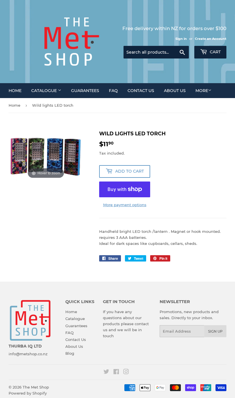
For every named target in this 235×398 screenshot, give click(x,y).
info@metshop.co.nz (28, 354)
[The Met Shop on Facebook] (116, 372)
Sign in (181, 39)
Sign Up (215, 331)
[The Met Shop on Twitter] (106, 372)
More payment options (124, 204)
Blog (69, 353)
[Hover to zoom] (46, 154)
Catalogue (44, 90)
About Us (175, 90)
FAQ (113, 90)
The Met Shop (36, 387)
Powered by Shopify (28, 393)
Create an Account (210, 39)
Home (15, 90)
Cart (215, 51)
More (201, 90)
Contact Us (141, 90)
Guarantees (85, 90)
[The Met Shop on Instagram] (126, 372)
